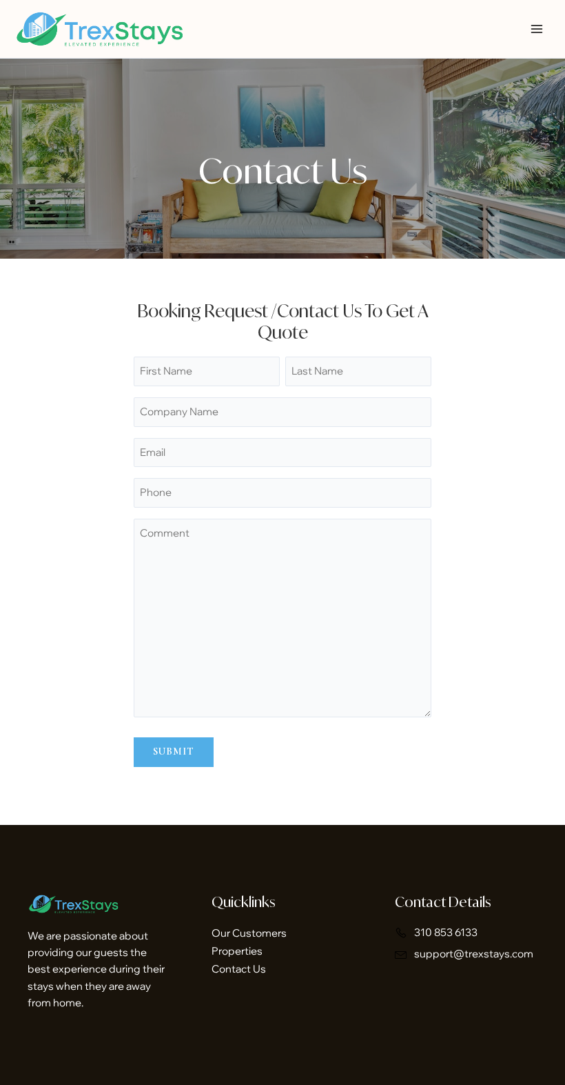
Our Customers (249, 932)
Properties (237, 950)
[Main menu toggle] (536, 28)
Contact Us (239, 968)
